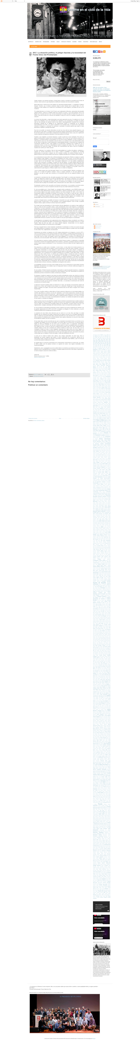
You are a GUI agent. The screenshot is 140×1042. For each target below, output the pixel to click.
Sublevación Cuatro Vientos (98, 864)
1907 (107, 336)
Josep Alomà (108, 657)
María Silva (99, 742)
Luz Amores (101, 709)
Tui (108, 877)
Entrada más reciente (33, 418)
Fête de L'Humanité (96, 546)
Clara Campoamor (98, 476)
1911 (96, 337)
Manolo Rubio (97, 713)
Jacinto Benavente (107, 606)
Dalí (93, 495)
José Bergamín (107, 629)
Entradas (96, 204)
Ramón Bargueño (103, 820)
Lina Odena (101, 697)
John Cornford (99, 622)
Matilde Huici (102, 754)
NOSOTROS (85, 41)
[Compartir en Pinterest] (53, 374)
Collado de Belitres (96, 479)
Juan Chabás (98, 663)
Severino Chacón (107, 856)
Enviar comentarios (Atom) (39, 420)
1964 (103, 344)
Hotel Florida (108, 593)
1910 (94, 337)
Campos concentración (105, 443)
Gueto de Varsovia (102, 584)
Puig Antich (102, 810)
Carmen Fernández (104, 456)
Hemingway (102, 587)
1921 (96, 338)
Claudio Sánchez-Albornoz (105, 478)
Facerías (109, 533)
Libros (108, 696)
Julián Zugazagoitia (105, 680)
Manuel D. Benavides (104, 716)
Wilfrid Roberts (104, 894)
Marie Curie (100, 746)
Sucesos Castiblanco (106, 864)
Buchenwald (95, 440)
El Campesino (108, 511)
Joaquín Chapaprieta (106, 618)
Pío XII (108, 802)
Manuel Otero (105, 721)
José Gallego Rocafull (106, 634)
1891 (98, 336)
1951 (94, 343)
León (109, 688)
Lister (97, 698)
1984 (104, 347)
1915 (105, 337)
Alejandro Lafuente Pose (100, 360)
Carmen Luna (104, 458)
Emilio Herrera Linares (103, 519)
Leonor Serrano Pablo (97, 690)
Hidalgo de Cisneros (97, 591)
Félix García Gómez (100, 538)
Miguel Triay (108, 765)
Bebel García (101, 424)
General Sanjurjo (107, 572)
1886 (96, 336)
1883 (94, 336)
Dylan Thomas (95, 507)
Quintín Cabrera (96, 812)
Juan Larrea (108, 669)
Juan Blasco (108, 661)
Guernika (108, 581)
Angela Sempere (107, 386)
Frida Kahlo (108, 560)
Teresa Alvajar (95, 869)
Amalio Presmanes (106, 371)
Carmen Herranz (104, 457)
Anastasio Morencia (107, 377)
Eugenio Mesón (96, 530)
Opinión (104, 781)
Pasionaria (95, 789)
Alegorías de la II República (102, 359)
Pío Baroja (105, 802)
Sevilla (100, 858)
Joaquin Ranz (108, 619)
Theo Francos (103, 871)
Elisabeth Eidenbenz (96, 516)
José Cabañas (107, 630)
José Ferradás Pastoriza (97, 634)
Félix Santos (103, 540)
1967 (109, 344)
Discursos (95, 501)
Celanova (105, 468)
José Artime (95, 629)
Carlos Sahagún (96, 451)
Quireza (100, 812)
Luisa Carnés (95, 709)
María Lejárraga (103, 737)
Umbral (100, 878)
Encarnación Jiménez (96, 523)
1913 (101, 337)
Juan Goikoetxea (98, 668)
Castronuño (98, 467)
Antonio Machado (97, 397)
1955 (102, 343)
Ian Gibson (108, 596)
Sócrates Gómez (97, 860)
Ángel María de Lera (101, 382)
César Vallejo (105, 472)
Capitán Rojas (101, 446)
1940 (105, 341)
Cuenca (99, 494)
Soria (104, 861)
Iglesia (96, 597)
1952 (96, 343)
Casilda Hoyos (102, 464)
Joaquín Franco (96, 619)
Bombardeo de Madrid (100, 435)
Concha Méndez (100, 484)
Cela (102, 468)
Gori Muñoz (101, 578)
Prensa (108, 806)
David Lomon (103, 495)
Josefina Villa (102, 657)
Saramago (94, 854)
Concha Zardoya (102, 485)
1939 (102, 341)
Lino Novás (106, 697)
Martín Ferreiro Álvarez (103, 748)
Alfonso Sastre (99, 364)
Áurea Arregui (105, 408)
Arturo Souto (97, 407)
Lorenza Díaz (95, 699)
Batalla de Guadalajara (100, 419)
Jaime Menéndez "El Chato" (103, 608)
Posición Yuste (107, 805)
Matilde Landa (107, 754)
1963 (100, 344)
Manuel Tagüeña (103, 724)
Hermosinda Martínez (106, 590)
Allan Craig (105, 366)
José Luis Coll (99, 640)
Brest (105, 437)
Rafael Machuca (107, 816)
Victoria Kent (100, 891)
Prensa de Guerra (96, 807)
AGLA (101, 353)
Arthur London (103, 404)
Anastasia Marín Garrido (97, 377)
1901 (100, 336)
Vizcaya (94, 894)
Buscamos (99, 441)
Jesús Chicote (101, 613)
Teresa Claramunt (102, 869)
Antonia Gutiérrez (107, 391)
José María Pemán (99, 646)
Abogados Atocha (96, 350)
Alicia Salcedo (99, 366)
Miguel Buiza (104, 763)
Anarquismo (108, 376)
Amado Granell (102, 370)
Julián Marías (108, 679)
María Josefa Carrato (96, 737)
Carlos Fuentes (97, 448)
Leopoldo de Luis (96, 691)
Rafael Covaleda (104, 815)
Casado (94, 463)
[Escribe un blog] (49, 374)
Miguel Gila (97, 764)
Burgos (109, 440)
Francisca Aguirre (100, 550)
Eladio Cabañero (102, 512)
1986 (106, 347)
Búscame (94, 441)
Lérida (109, 691)
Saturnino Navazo (103, 854)
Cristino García (102, 491)
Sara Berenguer (107, 853)
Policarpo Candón (107, 804)
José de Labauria (96, 633)
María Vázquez (100, 743)
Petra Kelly (102, 798)
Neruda (101, 774)
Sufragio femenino (97, 865)
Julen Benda (106, 677)
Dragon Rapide (98, 506)
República (41, 376)
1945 (99, 342)
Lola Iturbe (100, 698)
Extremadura (95, 533)
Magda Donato (104, 710)
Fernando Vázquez (107, 545)
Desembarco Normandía (97, 497)
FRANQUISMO (46, 41)
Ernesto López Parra (106, 527)
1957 (106, 343)
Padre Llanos (100, 786)
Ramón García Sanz (106, 821)
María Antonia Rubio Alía (99, 731)
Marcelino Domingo (107, 727)
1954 (100, 343)
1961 (96, 344)
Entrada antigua (86, 418)
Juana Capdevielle (105, 674)
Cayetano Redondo (96, 468)
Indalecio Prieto (107, 601)
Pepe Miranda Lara (102, 797)
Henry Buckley (108, 587)
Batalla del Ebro (96, 421)
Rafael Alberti (101, 814)
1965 (105, 344)
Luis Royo (98, 708)
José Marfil (108, 644)
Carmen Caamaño (96, 453)
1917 (107, 337)
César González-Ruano (106, 470)
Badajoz (103, 413)
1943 (94, 342)
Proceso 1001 (100, 809)
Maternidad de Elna (104, 753)
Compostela (108, 481)
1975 (109, 346)
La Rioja (101, 685)
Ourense (94, 784)
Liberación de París (102, 695)
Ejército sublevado (101, 511)
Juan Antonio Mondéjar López (100, 661)
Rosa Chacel (100, 847)
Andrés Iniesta (101, 380)
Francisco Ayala (103, 551)
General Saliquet (101, 572)
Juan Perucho (104, 672)
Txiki (109, 877)
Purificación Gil (95, 811)
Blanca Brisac (99, 429)
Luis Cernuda (102, 703)
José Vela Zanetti (107, 652)
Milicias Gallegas (99, 768)
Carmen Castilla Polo (103, 453)
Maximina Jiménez (103, 758)
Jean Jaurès (107, 611)
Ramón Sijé (106, 826)
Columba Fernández (106, 479)
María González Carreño (100, 735)
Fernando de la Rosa (100, 543)
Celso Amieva (102, 469)
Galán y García (107, 565)
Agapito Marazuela (96, 353)
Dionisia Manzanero (99, 500)
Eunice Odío (101, 532)
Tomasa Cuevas (102, 875)
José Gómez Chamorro (104, 636)
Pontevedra (95, 805)
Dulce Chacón (104, 506)
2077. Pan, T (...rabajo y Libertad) (104, 195)
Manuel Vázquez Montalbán (105, 725)
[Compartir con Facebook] (51, 374)
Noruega (100, 779)
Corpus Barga (95, 490)
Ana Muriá (100, 375)
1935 (109, 339)
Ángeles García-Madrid (97, 387)
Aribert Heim (98, 403)
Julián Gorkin (97, 679)
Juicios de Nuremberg (99, 677)
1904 (104, 336)
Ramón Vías (101, 827)
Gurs (96, 585)
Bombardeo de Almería (97, 431)
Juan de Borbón (104, 663)
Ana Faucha (97, 374)
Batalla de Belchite (102, 418)
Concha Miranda (107, 484)
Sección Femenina (103, 855)
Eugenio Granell (107, 529)
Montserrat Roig (99, 770)
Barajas (94, 415)
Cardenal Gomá (100, 447)
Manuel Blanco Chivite (103, 715)
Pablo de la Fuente (99, 784)
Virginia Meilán (107, 893)
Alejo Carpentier (107, 360)
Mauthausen (100, 757)
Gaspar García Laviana (97, 567)
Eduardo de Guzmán (99, 508)
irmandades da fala (100, 602)
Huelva (94, 595)
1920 (94, 338)
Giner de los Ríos (104, 576)
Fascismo (105, 534)
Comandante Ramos (96, 480)
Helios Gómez (97, 587)
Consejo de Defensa (100, 486)
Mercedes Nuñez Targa (105, 760)
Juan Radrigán (99, 673)
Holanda (109, 592)
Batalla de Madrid (100, 420)
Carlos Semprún (102, 451)
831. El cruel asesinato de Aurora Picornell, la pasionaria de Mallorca (105, 189)
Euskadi (106, 532)
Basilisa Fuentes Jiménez (103, 416)
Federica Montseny (100, 535)
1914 (103, 337)
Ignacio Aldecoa (102, 597)
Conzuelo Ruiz (98, 489)
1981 (102, 347)
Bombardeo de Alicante (106, 430)
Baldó (105, 414)
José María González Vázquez (99, 645)
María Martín (106, 738)
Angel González (107, 381)
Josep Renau (101, 658)
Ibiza (94, 597)
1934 (107, 339)
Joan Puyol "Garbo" (96, 617)
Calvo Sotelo (98, 442)
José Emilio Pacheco (106, 633)
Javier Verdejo (98, 611)
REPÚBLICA (30, 41)
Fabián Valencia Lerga (103, 533)
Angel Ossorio (107, 382)
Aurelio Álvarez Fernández (99, 409)
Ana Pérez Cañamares (106, 375)
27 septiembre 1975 (100, 348)
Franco (99, 559)
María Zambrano (107, 743)
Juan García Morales (102, 666)
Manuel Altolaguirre (100, 714)
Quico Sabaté (108, 811)
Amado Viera (108, 370)
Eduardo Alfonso (101, 507)
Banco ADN (108, 414)
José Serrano (101, 652)
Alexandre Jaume (104, 361)
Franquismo (96, 560)
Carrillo (94, 462)
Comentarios (97, 206)
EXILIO (58, 41)
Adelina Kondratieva (96, 352)
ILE (98, 600)
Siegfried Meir (105, 858)
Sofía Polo (102, 860)
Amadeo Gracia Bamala (103, 369)
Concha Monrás (96, 485)
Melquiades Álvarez (103, 759)
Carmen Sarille (105, 459)
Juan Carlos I (103, 662)
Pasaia (99, 787)
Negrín (98, 774)
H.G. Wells (95, 586)
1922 (98, 338)
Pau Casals (95, 790)
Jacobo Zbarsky (95, 607)
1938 (99, 341)
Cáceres (103, 441)
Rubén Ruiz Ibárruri (103, 849)
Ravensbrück (95, 829)
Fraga (94, 549)
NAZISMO (74, 41)
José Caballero (102, 630)
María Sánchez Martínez (103, 741)
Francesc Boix (98, 549)
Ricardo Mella (95, 839)
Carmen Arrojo (107, 452)
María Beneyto (107, 731)
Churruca (101, 475)
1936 (94, 341)
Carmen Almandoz (101, 452)
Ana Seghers (103, 376)
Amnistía (94, 372)
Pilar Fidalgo (98, 801)
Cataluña (103, 467)
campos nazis (96, 445)
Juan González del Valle (106, 668)
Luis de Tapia (98, 704)
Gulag (94, 585)
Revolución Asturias (97, 834)
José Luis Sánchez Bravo (106, 640)
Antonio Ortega (101, 398)
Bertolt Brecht (95, 427)
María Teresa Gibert (104, 742)
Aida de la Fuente (99, 355)
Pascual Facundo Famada (105, 787)
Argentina (106, 402)
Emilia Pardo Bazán (100, 518)
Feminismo (108, 540)
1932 (102, 339)
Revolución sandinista (97, 838)
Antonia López (95, 392)
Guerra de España (99, 583)
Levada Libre (98, 693)
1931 (34, 376)
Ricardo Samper (102, 839)
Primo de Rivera (103, 807)
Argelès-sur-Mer (100, 402)
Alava (104, 355)
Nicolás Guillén (104, 776)
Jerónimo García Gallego (106, 612)
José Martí (96, 647)
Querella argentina (102, 811)
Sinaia (106, 859)
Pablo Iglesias (95, 785)
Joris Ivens (101, 624)
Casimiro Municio (107, 464)
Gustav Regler (102, 585)
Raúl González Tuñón (105, 828)
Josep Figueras (96, 658)
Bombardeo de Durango (98, 432)
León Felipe (95, 689)
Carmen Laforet (99, 458)
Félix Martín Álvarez (102, 539)
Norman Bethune (96, 779)
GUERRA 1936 (38, 41)
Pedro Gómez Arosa (107, 792)
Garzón (109, 566)
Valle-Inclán (95, 882)
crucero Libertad (96, 492)
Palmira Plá (108, 786)
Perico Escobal (96, 798)
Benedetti (94, 425)
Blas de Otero (105, 429)
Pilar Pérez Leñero (99, 802)
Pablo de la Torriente (106, 784)
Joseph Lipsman (107, 658)
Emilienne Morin (96, 519)
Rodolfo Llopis (98, 843)
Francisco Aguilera (96, 551)
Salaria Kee (99, 850)
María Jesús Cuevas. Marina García (103, 736)
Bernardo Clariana (98, 426)
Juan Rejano (95, 674)
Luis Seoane (108, 708)
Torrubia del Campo (97, 876)
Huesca (97, 595)
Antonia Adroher (96, 391)
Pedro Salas (106, 795)
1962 (98, 344)
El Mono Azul (96, 512)
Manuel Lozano (105, 719)
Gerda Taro (101, 575)
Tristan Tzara (105, 877)
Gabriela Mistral (100, 565)
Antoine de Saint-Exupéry (105, 388)
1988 (108, 347)
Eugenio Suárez (102, 530)
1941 (107, 341)
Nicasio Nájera (102, 775)
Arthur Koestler (98, 404)
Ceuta (109, 472)
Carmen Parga (100, 459)
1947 (103, 342)
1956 (104, 343)
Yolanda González (96, 897)
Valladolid (108, 881)
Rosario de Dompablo (99, 848)
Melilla (98, 759)
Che (109, 473)
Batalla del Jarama (102, 421)
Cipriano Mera (105, 475)
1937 (97, 341)
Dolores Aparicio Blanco (102, 501)
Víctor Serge (95, 891)
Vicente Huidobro (107, 886)
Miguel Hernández (104, 764)
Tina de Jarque (103, 872)
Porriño (99, 805)
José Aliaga (95, 627)
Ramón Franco (99, 821)
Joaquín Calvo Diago (99, 618)
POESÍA (80, 41)
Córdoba (108, 489)
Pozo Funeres (98, 806)
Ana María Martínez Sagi (104, 374)
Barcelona (104, 415)
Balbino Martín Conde (99, 414)
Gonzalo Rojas (95, 578)
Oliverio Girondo (97, 781)
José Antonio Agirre (99, 628)
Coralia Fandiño (104, 489)
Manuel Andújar (107, 714)
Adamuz (109, 350)
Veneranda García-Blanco (97, 883)
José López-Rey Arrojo (105, 639)
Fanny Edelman (100, 534)
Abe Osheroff (108, 349)
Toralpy (107, 875)
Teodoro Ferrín (107, 867)
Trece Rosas (103, 876)
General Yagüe (95, 573)
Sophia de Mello (100, 861)
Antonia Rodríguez (102, 392)
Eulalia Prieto (108, 530)
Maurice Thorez (95, 757)
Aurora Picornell (108, 410)
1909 (109, 336)
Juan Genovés (103, 667)
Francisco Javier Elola (97, 555)
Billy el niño (108, 427)
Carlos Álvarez (105, 447)
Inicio (60, 418)
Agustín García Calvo (101, 354)
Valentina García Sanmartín (102, 881)
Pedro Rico (101, 795)
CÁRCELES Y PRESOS (66, 41)
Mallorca (100, 711)
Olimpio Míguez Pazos (104, 780)
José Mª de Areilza (96, 641)
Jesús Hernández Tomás (99, 614)
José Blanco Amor (96, 630)
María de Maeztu (105, 732)
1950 (109, 342)
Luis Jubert (102, 705)
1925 (104, 338)
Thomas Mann (98, 872)
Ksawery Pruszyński (105, 683)
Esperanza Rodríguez (100, 529)
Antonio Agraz (107, 392)
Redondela (95, 831)
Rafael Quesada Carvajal (97, 817)
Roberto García (105, 842)
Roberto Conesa (100, 842)
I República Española (101, 596)
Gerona (105, 575)
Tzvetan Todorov (96, 878)
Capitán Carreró (96, 446)
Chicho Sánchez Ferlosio (102, 474)
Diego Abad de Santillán (106, 497)
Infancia (94, 602)
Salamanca (95, 850)
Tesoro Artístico (98, 871)
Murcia (99, 771)
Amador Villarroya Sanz (97, 371)
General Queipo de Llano (106, 571)
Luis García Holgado (105, 704)
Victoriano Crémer (107, 891)
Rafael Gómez (101, 816)
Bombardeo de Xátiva (100, 436)
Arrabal (94, 404)
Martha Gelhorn (105, 747)
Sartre (98, 854)
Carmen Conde (101, 454)
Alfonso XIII (104, 364)
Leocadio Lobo (105, 688)
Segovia (97, 856)
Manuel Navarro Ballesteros (98, 721)
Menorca (109, 759)
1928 (109, 338)
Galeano (94, 566)
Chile (109, 474)
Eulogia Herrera (96, 532)
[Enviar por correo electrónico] (47, 374)
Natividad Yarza (100, 773)
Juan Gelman (98, 667)
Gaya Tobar (103, 567)
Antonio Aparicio (96, 393)
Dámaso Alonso (97, 495)
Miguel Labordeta (98, 765)
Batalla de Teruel (107, 420)
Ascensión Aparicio (96, 408)
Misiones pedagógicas (97, 769)
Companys (104, 481)
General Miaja (104, 569)
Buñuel (105, 440)
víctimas (106, 888)
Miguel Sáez (104, 765)
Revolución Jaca (100, 837)
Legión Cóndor (99, 688)
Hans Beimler (99, 586)
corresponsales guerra (103, 490)
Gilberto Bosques (96, 576)
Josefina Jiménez (107, 656)
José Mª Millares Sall (104, 641)
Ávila (98, 413)
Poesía (100, 804)
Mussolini (102, 771)
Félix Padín (98, 540)
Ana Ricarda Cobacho (97, 376)
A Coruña (103, 349)
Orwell (104, 782)
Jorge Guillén (100, 623)
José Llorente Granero (97, 639)
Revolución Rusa (107, 837)
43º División (107, 348)
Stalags (106, 861)
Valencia (104, 880)
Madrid (108, 709)
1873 (107, 334)
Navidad (108, 773)
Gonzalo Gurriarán (107, 577)
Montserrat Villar (105, 770)
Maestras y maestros (97, 710)
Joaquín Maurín (102, 619)
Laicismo (108, 685)
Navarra (105, 773)
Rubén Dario (97, 849)
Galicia (98, 566)
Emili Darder (100, 517)
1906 (106, 336)
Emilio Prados (101, 521)
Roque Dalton (95, 847)
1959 (109, 343)
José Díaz (101, 633)
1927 (107, 338)
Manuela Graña (96, 726)
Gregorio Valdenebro (97, 581)
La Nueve (107, 684)
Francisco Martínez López (98, 556)
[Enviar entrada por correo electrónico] (45, 374)
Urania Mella (108, 878)
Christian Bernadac (96, 475)
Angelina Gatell (104, 387)
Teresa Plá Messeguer (106, 870)
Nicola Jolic (98, 776)
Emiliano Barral (107, 518)
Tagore (102, 865)
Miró (109, 768)
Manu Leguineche (103, 713)
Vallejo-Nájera (100, 882)
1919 (109, 337)
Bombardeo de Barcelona (105, 431)
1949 (107, 342)
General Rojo (95, 572)
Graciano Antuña (107, 578)
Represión (95, 832)
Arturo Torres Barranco (105, 407)
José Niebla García (103, 650)
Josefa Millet (95, 655)
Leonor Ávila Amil (101, 689)
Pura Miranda (107, 810)
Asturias (101, 408)
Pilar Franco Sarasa (104, 801)
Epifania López (98, 527)
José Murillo (97, 650)
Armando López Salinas (106, 403)
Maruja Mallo (104, 749)
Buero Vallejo (100, 440)
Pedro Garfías (100, 792)
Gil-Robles (108, 575)
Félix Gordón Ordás (107, 538)
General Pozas (107, 570)
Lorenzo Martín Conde (103, 699)
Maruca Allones (99, 749)
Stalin (109, 861)
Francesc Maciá (104, 549)
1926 (106, 338)
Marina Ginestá (105, 746)
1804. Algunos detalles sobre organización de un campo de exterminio (105, 181)
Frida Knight (95, 561)
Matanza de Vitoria (104, 752)
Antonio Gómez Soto (99, 396)
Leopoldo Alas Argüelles (106, 690)
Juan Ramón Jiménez (106, 673)
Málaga (108, 710)
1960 (94, 344)
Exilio (109, 532)
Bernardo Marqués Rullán (106, 426)
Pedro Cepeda (105, 791)
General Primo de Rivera (97, 571)
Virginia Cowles (101, 893)
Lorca (109, 698)
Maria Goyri (106, 735)
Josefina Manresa (96, 657)
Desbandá (108, 496)
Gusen (98, 585)
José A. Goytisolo (98, 625)
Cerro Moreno (99, 470)
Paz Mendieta (99, 791)
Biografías (95, 429)
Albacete (106, 355)
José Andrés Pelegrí (101, 627)
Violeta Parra (108, 892)
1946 (101, 342)
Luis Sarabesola (103, 708)
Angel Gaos (102, 381)
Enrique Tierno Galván (100, 524)
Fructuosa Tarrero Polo (102, 561)
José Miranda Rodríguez (101, 649)
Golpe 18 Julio (99, 577)
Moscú (109, 770)
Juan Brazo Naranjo (96, 662)
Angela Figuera (102, 385)
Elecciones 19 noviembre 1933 (104, 513)
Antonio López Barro (106, 396)
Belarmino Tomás (107, 424)
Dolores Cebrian (99, 502)
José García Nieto (103, 635)
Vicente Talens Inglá (100, 888)
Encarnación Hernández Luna (105, 522)
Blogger (93, 1038)
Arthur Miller (108, 404)
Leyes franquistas (103, 694)
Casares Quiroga (99, 463)
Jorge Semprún (96, 624)
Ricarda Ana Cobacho (106, 838)
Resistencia (99, 833)
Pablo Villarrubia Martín (103, 785)
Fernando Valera (100, 545)
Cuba (104, 492)
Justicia (106, 682)
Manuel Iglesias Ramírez (97, 719)
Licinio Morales (95, 697)
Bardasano (108, 415)
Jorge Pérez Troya (107, 623)
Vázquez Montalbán (106, 882)
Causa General (107, 467)
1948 (105, 342)
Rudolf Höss (108, 849)
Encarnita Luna (103, 523)
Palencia (104, 786)
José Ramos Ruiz (99, 651)
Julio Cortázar (101, 682)
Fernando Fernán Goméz (101, 544)
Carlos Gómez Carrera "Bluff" (105, 448)
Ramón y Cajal (105, 827)
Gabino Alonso (98, 226)
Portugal (102, 805)
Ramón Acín (97, 820)
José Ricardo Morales (106, 651)
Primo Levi (95, 809)
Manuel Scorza (96, 724)
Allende (109, 366)
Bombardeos (107, 436)
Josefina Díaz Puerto (100, 656)
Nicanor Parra (97, 775)
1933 (104, 339)
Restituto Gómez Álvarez (106, 833)
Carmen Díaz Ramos (96, 456)
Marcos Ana (95, 729)
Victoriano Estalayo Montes (98, 892)
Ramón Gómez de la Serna (102, 822)
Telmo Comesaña (100, 866)
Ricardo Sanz (108, 839)
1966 (107, 344)
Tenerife (105, 866)
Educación (95, 511)
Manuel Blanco (95, 715)
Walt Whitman (99, 894)
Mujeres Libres (95, 771)
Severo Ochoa (95, 858)
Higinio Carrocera (104, 591)
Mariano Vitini (95, 746)
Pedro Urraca (98, 796)
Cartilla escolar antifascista (105, 462)
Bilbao (104, 427)
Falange (94, 534)
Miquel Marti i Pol (105, 768)
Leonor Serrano (107, 689)
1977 (96, 347)
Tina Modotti (108, 872)
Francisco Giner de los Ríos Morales (103, 554)
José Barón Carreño (101, 629)
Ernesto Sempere (102, 528)
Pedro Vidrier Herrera (104, 796)
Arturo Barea (95, 405)
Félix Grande (95, 539)
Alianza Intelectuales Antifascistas (103, 365)
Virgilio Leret (95, 893)
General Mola (101, 570)
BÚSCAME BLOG (93, 41)
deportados (95, 496)
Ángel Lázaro (95, 382)
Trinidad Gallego (96, 877)
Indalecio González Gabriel (98, 601)
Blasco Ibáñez (99, 430)
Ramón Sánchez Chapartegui (98, 826)
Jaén (100, 607)
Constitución (98, 487)
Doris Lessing (95, 505)
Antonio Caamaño (103, 393)
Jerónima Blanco (98, 612)
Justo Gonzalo (98, 683)
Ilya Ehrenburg (107, 600)
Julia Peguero (98, 678)
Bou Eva (102, 437)
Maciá (105, 709)
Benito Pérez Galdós (101, 425)
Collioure (101, 479)
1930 (96, 339)
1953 (98, 343)
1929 (94, 339)
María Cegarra (99, 732)
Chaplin (99, 473)
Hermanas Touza (100, 590)
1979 (100, 347)
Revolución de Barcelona (98, 836)
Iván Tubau (98, 606)
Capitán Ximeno (107, 446)
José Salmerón (95, 652)
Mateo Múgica (97, 753)
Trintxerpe (100, 877)
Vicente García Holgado (100, 886)
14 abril (101, 334)
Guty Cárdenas (108, 585)
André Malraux (95, 380)
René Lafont (108, 831)
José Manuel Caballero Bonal (102, 644)
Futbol (97, 562)
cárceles (95, 447)
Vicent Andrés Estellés (106, 883)
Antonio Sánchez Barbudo (105, 399)
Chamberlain (95, 473)
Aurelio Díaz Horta (96, 410)
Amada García (95, 369)
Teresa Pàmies (99, 870)
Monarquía (104, 769)
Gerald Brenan (95, 575)
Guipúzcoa (108, 584)
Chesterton (95, 474)
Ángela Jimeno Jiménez (100, 386)
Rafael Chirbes (98, 815)
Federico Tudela (107, 535)
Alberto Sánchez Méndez (102, 358)
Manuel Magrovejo (100, 720)
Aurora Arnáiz (102, 410)
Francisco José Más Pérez (105, 555)
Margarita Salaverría (103, 730)
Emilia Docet (105, 517)
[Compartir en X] (50, 374)
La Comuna (103, 684)
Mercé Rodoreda (96, 760)
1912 (98, 337)
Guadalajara (104, 581)
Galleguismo (102, 566)
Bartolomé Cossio (96, 416)
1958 (107, 343)
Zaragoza (105, 897)
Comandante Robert (104, 480)
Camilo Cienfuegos (103, 442)
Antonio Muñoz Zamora (106, 397)
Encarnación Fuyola (96, 522)
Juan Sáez (99, 674)
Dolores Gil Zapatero (106, 502)
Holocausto (95, 593)
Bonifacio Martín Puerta (97, 437)
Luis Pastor (106, 705)
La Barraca (99, 684)
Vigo (104, 892)
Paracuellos (95, 787)
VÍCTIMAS (53, 41)
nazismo (95, 774)
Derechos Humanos (102, 496)
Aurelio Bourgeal (107, 409)
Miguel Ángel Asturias (97, 763)
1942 (109, 341)
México (109, 762)
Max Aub (105, 757)
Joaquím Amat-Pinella (103, 617)
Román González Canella (100, 844)
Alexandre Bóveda (96, 361)
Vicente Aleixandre (103, 884)
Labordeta (105, 685)
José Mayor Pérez (102, 647)
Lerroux (94, 693)
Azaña (101, 413)
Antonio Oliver (95, 398)
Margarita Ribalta (96, 730)
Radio (104, 812)
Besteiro (100, 427)
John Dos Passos (105, 622)
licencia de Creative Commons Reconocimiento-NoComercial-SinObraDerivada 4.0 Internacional (101, 267)
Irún (105, 602)
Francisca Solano (107, 550)
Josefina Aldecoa (102, 655)
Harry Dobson (105, 586)
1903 (102, 336)
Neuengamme (106, 774)
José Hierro (108, 638)
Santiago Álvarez (100, 853)
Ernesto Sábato (96, 528)
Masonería (98, 752)
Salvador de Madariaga (106, 850)
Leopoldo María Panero (104, 691)
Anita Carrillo (98, 388)
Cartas (97, 462)
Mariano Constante (106, 744)
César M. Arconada (97, 472)
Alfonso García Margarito (100, 363)
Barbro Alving (98, 415)
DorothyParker (101, 505)
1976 (94, 347)
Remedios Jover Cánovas (101, 831)
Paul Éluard (100, 790)
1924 (102, 338)
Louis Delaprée (105, 700)
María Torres (98, 227)
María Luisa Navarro (99, 738)
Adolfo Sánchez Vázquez (106, 352)
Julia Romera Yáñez (104, 678)
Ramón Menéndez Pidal (101, 823)
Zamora (101, 897)
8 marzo (99, 349)
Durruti (109, 506)
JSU (93, 661)
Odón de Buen (97, 780)
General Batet (108, 567)
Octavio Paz (105, 779)
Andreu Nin (37, 376)
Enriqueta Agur (107, 524)
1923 (100, 338)
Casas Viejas (105, 463)
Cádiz (106, 441)
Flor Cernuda (102, 546)
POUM (94, 806)
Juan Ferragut (95, 666)
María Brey (95, 732)
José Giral (98, 636)
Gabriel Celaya (101, 564)
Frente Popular (102, 560)
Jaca (102, 606)
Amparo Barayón (104, 372)
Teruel (94, 871)
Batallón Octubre (96, 424)
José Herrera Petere (102, 638)
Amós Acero (99, 372)
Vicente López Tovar (97, 887)
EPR (102, 527)
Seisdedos (101, 856)
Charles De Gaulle (104, 473)
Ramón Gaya (95, 822)
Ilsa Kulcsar (101, 600)
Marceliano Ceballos (103, 726)
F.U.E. (98, 533)
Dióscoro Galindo (107, 500)
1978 (98, 347)
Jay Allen (102, 611)
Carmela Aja (95, 452)
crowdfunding (108, 491)
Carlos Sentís (108, 451)
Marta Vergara (98, 747)
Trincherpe (108, 876)
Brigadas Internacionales (104, 438)
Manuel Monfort (108, 720)
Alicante (94, 366)
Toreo (109, 875)
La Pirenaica (98, 685)
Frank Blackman (106, 559)
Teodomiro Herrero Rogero (100, 867)
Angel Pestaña (101, 383)
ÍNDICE (100, 41)
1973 (105, 346)
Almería (94, 367)
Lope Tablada (105, 698)
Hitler (105, 592)
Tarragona (106, 865)
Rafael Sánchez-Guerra (106, 817)
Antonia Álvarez (101, 391)
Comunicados (96, 483)
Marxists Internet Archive (39, 357)
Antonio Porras (98, 399)
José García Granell (96, 635)
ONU (101, 781)
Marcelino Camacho (99, 727)
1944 (96, 342)
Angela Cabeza (96, 385)
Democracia (108, 495)
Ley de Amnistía (105, 693)
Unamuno (104, 878)
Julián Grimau (102, 679)
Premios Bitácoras (104, 806)
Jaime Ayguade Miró (104, 607)
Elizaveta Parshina (104, 516)
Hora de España (101, 593)
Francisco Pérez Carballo (101, 557)
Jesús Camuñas (96, 613)
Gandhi (106, 566)
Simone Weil (102, 859)
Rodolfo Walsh (104, 843)
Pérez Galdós (108, 797)
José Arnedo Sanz (107, 628)
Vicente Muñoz (104, 887)
